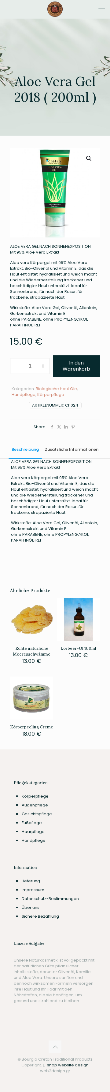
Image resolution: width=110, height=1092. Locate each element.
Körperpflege (50, 394)
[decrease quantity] (17, 366)
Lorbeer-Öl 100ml (78, 648)
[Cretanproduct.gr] (55, 9)
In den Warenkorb (76, 365)
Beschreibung (25, 449)
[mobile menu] (102, 9)
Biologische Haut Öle (56, 389)
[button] (89, 158)
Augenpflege (35, 805)
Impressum (33, 890)
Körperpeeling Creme (31, 727)
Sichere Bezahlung (40, 916)
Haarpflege (33, 831)
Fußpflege (32, 823)
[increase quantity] (43, 366)
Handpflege (23, 394)
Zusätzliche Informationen (71, 449)
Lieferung (31, 881)
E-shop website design (66, 1065)
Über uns (30, 907)
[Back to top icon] (55, 1046)
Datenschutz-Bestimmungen (50, 899)
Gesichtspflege (37, 814)
